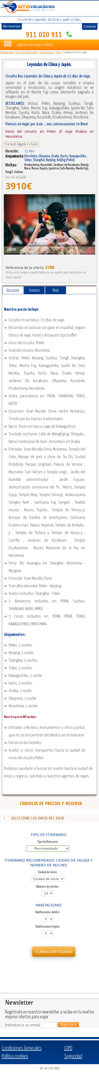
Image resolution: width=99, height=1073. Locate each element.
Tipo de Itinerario (47, 842)
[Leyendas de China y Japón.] (49, 224)
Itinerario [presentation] (34, 290)
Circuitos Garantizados (26, 52)
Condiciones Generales (22, 1048)
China (58, 52)
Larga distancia (47, 52)
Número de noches (47, 886)
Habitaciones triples (48, 926)
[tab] (13, 290)
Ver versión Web (49, 1068)
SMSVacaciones (6, 52)
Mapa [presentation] (56, 290)
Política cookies (15, 1056)
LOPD (68, 1048)
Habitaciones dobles (47, 912)
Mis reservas (11, 26)
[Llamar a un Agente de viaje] (68, 34)
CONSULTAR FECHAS (54, 952)
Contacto (90, 26)
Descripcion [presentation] (12, 290)
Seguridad (73, 1056)
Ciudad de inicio (47, 872)
